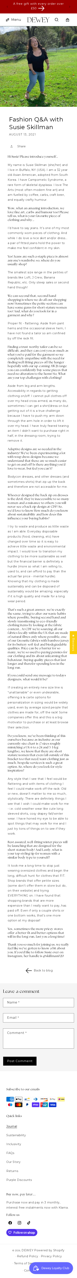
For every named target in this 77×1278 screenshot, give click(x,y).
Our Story (13, 1162)
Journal (11, 1126)
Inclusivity (13, 1144)
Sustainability (16, 1135)
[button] (10, 19)
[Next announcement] (69, 6)
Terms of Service (26, 1263)
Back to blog (43, 970)
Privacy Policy (51, 1256)
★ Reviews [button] (73, 642)
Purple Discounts (19, 1180)
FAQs (10, 1153)
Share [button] (21, 146)
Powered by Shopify (49, 1250)
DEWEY (28, 1250)
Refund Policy (27, 1256)
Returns (12, 1171)
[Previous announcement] (7, 6)
